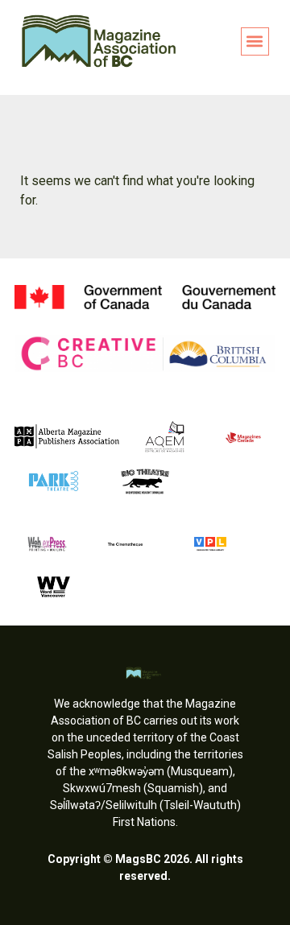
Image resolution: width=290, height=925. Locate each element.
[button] (255, 41)
